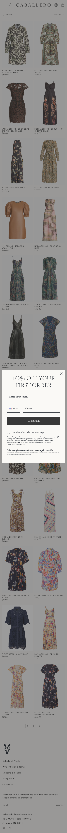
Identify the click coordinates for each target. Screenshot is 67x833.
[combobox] (13, 409)
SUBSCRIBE (34, 420)
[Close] (61, 374)
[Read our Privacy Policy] (58, 437)
